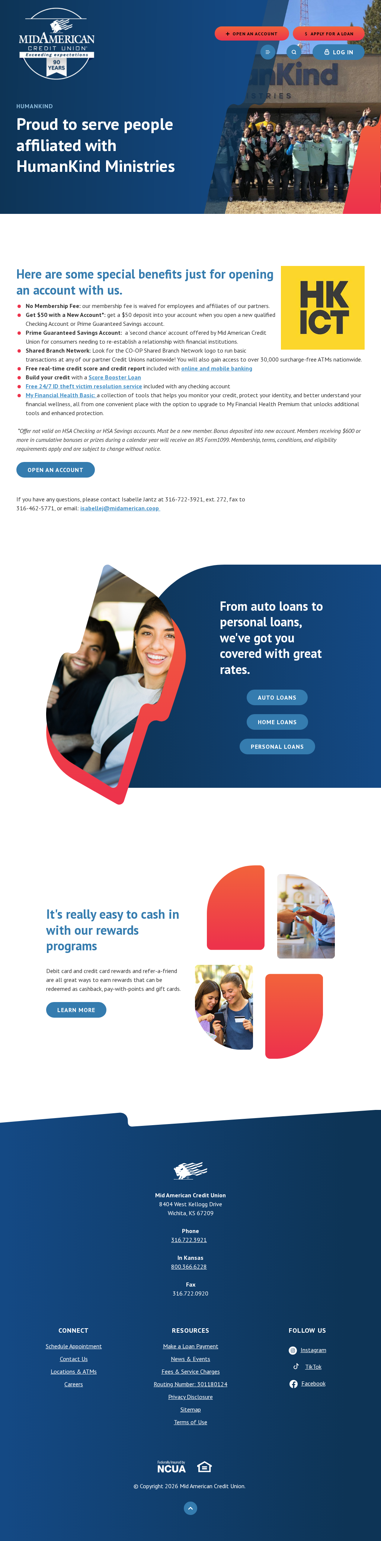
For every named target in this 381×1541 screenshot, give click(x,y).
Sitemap (190, 1409)
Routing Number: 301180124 (190, 1384)
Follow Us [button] (307, 1330)
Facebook (313, 1383)
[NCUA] (172, 1467)
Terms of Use (208, 1422)
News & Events (190, 1358)
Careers (73, 1384)
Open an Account (56, 469)
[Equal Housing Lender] (204, 1466)
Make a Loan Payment (190, 1346)
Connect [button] (73, 1330)
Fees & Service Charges (190, 1371)
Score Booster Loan (115, 377)
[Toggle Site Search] (293, 52)
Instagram (313, 1350)
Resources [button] (190, 1330)
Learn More (81, 1010)
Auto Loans (277, 697)
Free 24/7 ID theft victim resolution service (84, 386)
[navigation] (267, 52)
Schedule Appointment (86, 1346)
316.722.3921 (189, 1239)
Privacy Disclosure (190, 1396)
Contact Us (74, 1358)
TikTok (332, 1366)
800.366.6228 (189, 1266)
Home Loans (277, 722)
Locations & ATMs (74, 1371)
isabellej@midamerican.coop (120, 508)
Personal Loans (277, 746)
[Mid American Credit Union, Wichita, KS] (57, 43)
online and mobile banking (216, 368)
